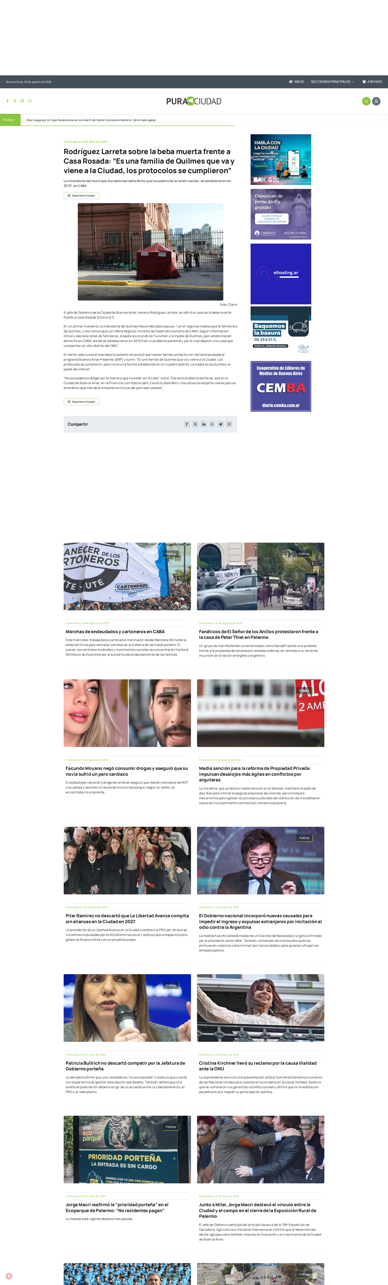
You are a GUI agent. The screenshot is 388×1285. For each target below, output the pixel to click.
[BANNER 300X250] (281, 136)
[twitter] (15, 100)
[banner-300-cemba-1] (281, 362)
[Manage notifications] (9, 1276)
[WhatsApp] (212, 424)
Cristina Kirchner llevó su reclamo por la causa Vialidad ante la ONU (258, 1066)
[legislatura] (281, 190)
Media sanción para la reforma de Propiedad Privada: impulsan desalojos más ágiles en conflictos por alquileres (255, 774)
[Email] (229, 424)
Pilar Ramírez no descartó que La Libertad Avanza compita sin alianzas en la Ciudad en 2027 (127, 919)
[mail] (29, 100)
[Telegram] (220, 424)
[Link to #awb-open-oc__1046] (366, 101)
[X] (195, 424)
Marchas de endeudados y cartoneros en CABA (115, 632)
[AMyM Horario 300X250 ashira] (281, 308)
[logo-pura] (194, 98)
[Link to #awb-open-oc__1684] (376, 101)
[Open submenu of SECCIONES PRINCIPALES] (352, 81)
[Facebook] (186, 424)
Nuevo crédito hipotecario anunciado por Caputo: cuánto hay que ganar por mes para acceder (89, 120)
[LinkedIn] (204, 424)
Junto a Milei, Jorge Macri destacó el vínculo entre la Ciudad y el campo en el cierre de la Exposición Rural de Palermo (257, 1210)
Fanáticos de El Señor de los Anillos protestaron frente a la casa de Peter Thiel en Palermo (258, 634)
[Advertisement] (190, 38)
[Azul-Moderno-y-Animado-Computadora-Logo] (281, 245)
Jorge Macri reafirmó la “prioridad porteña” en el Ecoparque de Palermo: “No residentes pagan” (117, 1208)
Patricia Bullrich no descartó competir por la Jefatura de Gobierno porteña (125, 1066)
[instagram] (22, 100)
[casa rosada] (150, 204)
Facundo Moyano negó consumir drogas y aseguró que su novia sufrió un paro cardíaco (127, 771)
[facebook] (7, 100)
